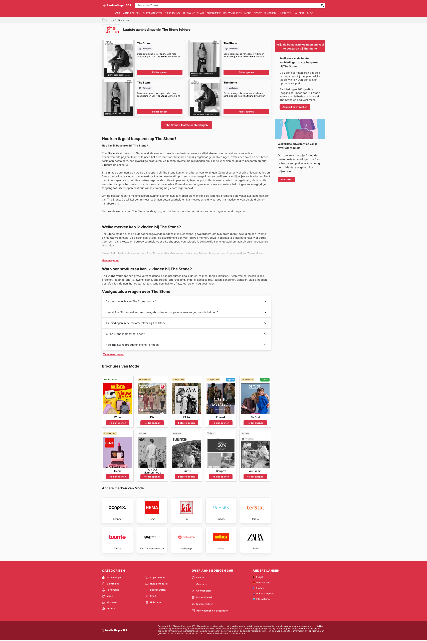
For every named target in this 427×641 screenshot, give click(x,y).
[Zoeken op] (322, 5)
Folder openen (159, 72)
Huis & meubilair (193, 13)
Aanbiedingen (131, 13)
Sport (258, 13)
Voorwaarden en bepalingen (212, 610)
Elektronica (172, 13)
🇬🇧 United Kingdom (263, 593)
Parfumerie (213, 13)
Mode (247, 13)
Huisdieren (286, 13)
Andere (299, 13)
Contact (200, 577)
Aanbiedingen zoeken (294, 107)
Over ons (201, 584)
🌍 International (261, 599)
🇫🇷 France (258, 588)
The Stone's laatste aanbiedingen (186, 125)
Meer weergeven (110, 260)
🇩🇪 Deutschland (261, 582)
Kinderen (270, 13)
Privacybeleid (204, 597)
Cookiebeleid (203, 590)
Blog (310, 13)
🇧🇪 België (258, 577)
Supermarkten (152, 13)
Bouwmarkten (232, 13)
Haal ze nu (286, 179)
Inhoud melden (204, 604)
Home (117, 13)
